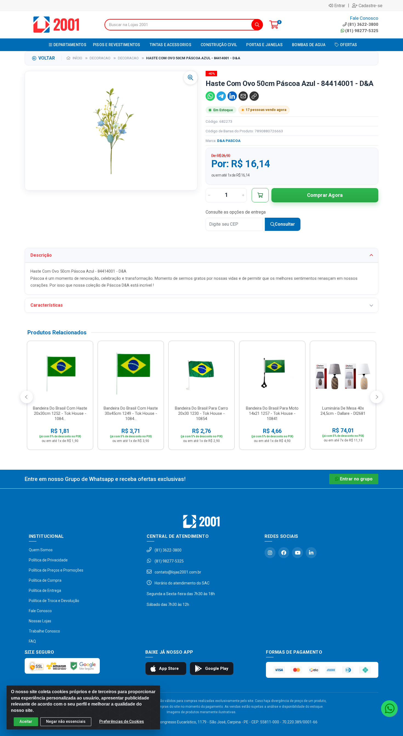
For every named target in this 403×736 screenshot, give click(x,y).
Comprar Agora (325, 195)
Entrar (339, 5)
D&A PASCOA (228, 140)
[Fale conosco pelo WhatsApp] (389, 708)
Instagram (270, 552)
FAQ (32, 641)
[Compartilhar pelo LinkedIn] (232, 96)
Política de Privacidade (48, 560)
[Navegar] (26, 397)
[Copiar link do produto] (254, 96)
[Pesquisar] (257, 24)
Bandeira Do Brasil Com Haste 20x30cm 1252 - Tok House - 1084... (60, 413)
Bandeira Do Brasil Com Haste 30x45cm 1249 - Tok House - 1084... (131, 413)
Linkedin (311, 552)
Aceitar (25, 721)
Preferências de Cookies (121, 721)
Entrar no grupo (356, 479)
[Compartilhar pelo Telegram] (221, 96)
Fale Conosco (40, 611)
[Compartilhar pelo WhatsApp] (210, 96)
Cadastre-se (370, 5)
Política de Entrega (45, 590)
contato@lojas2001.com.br (177, 572)
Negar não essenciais (66, 721)
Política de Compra (45, 580)
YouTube (297, 552)
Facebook (283, 552)
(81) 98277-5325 (361, 30)
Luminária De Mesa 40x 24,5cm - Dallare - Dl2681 (342, 411)
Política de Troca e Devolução (54, 600)
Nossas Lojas (40, 621)
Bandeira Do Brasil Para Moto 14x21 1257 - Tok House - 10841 (272, 413)
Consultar (285, 224)
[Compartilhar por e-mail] (243, 96)
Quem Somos (41, 550)
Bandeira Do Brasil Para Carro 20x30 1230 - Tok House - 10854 (201, 413)
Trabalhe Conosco (44, 631)
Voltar (46, 58)
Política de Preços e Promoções (56, 570)
